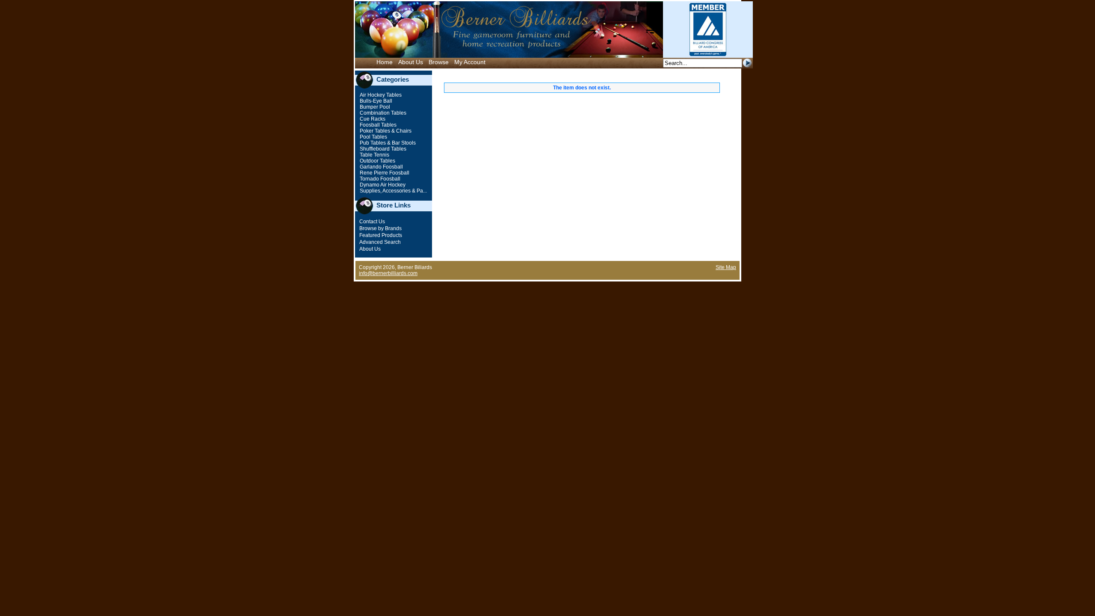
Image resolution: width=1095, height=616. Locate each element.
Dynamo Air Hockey (381, 185)
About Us (410, 62)
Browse (439, 62)
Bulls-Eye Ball (375, 101)
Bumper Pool (374, 107)
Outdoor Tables (376, 161)
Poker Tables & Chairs (384, 131)
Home (384, 62)
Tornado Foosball (379, 179)
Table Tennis (373, 155)
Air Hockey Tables (380, 95)
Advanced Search (380, 242)
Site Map (726, 267)
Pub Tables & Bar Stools (387, 143)
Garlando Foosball (380, 167)
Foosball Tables (377, 125)
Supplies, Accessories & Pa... (392, 191)
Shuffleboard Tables (382, 149)
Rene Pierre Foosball (383, 173)
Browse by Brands (380, 228)
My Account (469, 62)
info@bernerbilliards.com (388, 273)
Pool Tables (372, 137)
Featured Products (380, 235)
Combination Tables (382, 113)
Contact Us (372, 222)
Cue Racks (371, 119)
